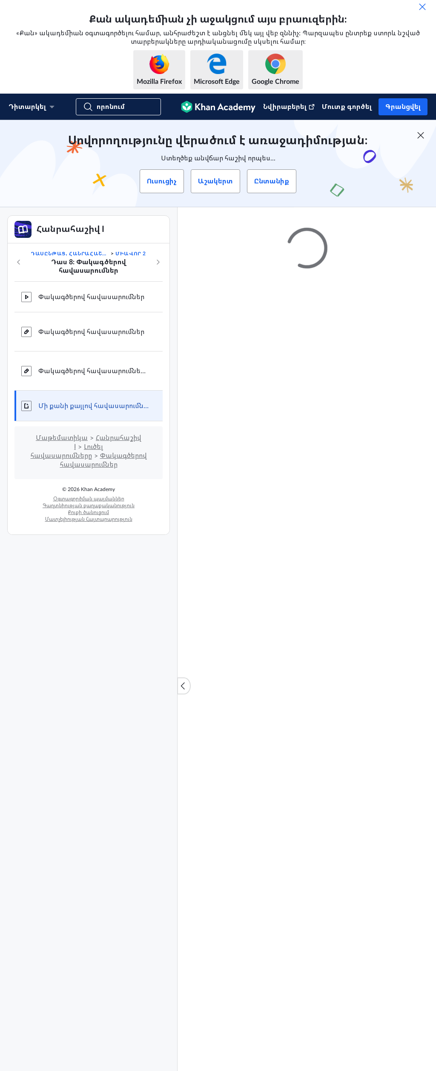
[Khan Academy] (218, 107)
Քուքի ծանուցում (88, 512)
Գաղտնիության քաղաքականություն (89, 505)
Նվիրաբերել (285, 106)
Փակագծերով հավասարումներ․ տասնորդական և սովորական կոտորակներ (93, 371)
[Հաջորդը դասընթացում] (158, 262)
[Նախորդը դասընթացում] (19, 262)
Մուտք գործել (347, 106)
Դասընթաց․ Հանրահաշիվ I (70, 253)
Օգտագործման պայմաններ (88, 498)
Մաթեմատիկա (62, 437)
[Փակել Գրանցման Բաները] (420, 135)
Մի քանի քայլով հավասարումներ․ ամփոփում (93, 406)
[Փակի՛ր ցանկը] (184, 685)
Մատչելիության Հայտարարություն (88, 519)
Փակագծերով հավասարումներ (91, 297)
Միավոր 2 (130, 253)
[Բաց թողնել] (422, 7)
